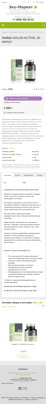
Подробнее (23, 356)
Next (42, 306)
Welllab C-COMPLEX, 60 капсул (23, 344)
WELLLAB (13, 32)
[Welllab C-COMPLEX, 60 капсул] (23, 326)
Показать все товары (9, 306)
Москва (4, 2)
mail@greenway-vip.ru (25, 381)
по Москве (11, 148)
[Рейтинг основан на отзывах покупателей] (38, 89)
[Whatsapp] (24, 2)
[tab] (7, 175)
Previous (37, 306)
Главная (5, 32)
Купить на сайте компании (19, 98)
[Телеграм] (28, 2)
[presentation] (7, 175)
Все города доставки (23, 374)
